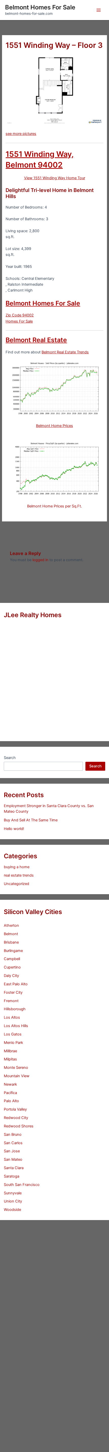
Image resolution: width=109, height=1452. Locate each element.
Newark (10, 1084)
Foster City (13, 992)
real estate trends (19, 875)
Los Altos (12, 1017)
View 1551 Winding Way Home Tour (54, 178)
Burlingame (13, 950)
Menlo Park (13, 1042)
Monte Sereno (16, 1067)
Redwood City (16, 1117)
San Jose (12, 1151)
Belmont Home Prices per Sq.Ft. (54, 506)
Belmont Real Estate (36, 340)
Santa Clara (14, 1168)
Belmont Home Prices (54, 425)
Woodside (12, 1209)
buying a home (16, 867)
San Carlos (13, 1143)
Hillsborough (15, 1009)
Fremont (11, 1001)
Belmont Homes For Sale (40, 7)
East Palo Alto (16, 984)
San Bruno (13, 1134)
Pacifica (10, 1092)
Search (10, 757)
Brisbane (11, 942)
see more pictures (21, 133)
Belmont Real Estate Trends (65, 352)
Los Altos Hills (16, 1026)
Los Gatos (13, 1034)
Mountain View (16, 1076)
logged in (40, 560)
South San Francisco (22, 1184)
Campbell (12, 959)
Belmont (11, 934)
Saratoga (11, 1176)
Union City (13, 1201)
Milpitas (10, 1059)
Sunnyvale (13, 1193)
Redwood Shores (18, 1126)
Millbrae (10, 1051)
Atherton (11, 925)
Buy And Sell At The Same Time (31, 820)
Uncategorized (16, 883)
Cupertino (12, 967)
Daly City (11, 975)
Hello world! (14, 828)
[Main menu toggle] (98, 10)
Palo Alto (11, 1101)
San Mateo (13, 1159)
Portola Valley (15, 1109)
